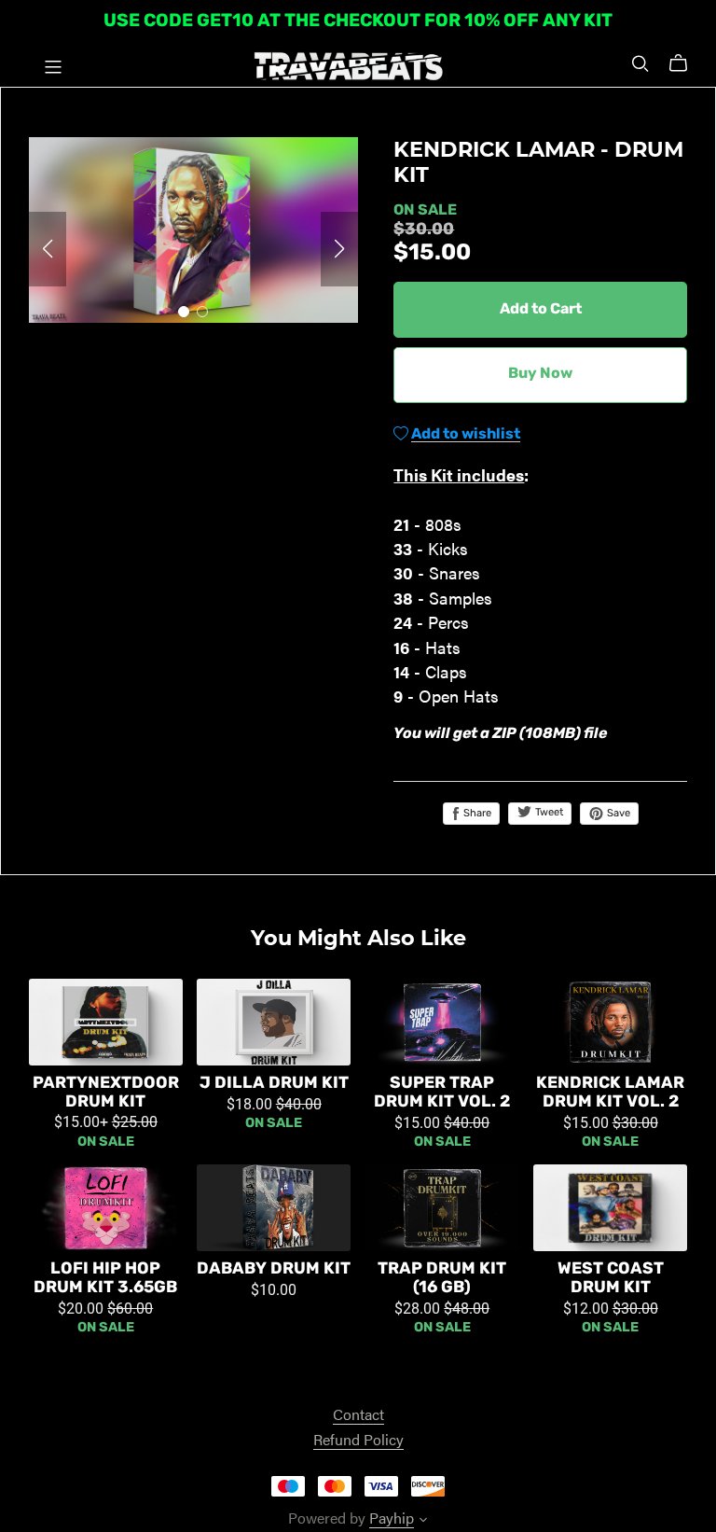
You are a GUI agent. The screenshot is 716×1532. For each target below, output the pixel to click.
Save (617, 814)
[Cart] (685, 63)
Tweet (547, 813)
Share (476, 814)
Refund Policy (358, 1439)
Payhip (391, 1517)
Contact (358, 1414)
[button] (47, 249)
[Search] (640, 63)
